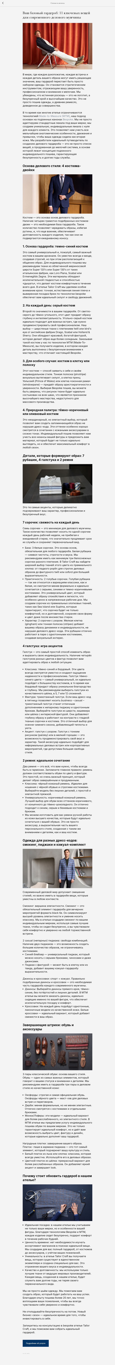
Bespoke (68, 119)
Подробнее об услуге (35, 1343)
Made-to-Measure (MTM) (54, 116)
